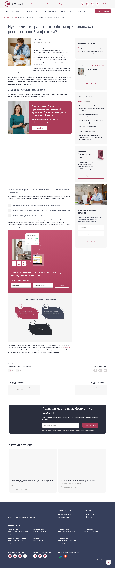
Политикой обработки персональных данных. (82, 430)
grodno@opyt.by (63, 543)
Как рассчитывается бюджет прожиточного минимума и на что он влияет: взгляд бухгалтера (90, 129)
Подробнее (39, 128)
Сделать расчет (91, 176)
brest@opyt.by (37, 543)
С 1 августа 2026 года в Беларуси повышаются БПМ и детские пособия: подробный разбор (91, 137)
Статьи (33, 4)
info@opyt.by (106, 4)
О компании (80, 11)
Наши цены (51, 4)
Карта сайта (83, 559)
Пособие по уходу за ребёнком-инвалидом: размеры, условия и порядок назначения (91, 108)
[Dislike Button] (17, 370)
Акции (41, 4)
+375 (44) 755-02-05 (103, 11)
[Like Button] (10, 370)
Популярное (87, 101)
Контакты (74, 4)
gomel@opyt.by (88, 534)
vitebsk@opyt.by (37, 534)
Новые (80, 101)
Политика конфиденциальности (98, 559)
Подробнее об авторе (98, 65)
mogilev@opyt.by (63, 534)
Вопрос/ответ (63, 4)
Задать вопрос (91, 84)
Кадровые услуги (31, 11)
